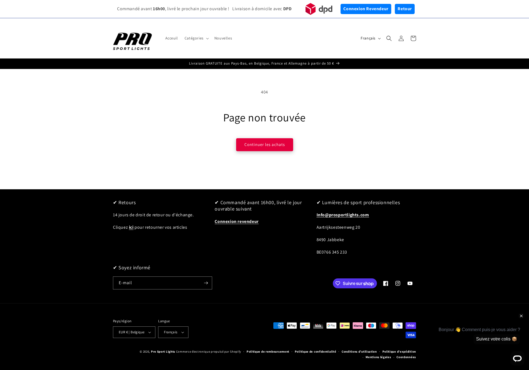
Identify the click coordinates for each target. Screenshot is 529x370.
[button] (196, 38)
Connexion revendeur (236, 221)
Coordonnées (406, 357)
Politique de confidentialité (315, 351)
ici (131, 227)
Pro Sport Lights (163, 351)
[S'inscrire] (206, 282)
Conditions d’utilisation (359, 351)
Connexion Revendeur (365, 9)
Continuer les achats (264, 144)
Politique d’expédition (399, 351)
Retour (405, 9)
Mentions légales (378, 357)
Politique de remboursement (268, 351)
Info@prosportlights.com (343, 215)
